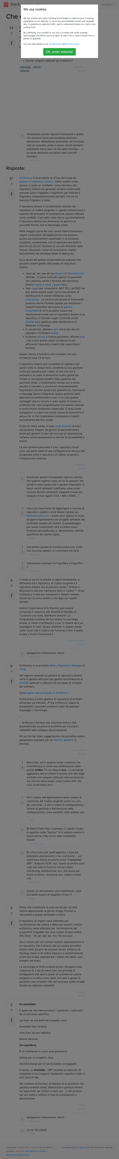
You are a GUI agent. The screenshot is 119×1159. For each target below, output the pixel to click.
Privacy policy (72, 44)
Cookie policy (55, 44)
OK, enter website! (59, 52)
